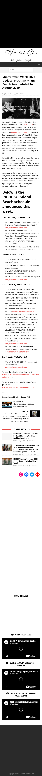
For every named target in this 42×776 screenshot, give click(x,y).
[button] (38, 64)
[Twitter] (32, 474)
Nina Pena (20, 94)
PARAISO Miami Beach (20, 132)
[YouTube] (37, 474)
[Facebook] (26, 474)
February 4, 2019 (20, 441)
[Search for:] (21, 70)
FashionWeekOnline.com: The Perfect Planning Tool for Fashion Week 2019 (25, 436)
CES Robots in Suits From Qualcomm (23, 694)
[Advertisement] (21, 25)
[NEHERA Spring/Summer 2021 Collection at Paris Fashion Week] (7, 461)
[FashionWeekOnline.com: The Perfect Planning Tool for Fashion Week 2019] (7, 436)
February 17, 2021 (20, 454)
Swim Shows (28, 125)
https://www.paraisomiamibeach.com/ (18, 387)
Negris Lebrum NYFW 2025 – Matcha (22, 664)
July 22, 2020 (8, 94)
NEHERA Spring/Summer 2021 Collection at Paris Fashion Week (25, 461)
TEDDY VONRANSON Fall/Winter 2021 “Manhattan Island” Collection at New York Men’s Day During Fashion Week (26, 448)
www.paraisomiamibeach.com (16, 227)
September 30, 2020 (21, 466)
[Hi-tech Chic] (21, 61)
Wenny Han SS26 (23, 634)
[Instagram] (21, 474)
